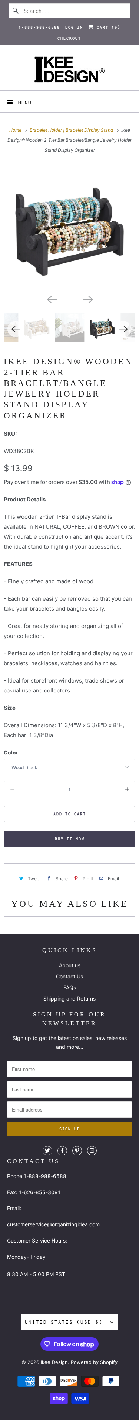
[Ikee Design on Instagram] (92, 1150)
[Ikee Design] (69, 70)
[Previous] (51, 299)
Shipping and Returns (69, 998)
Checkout (69, 38)
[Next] (88, 299)
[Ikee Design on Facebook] (62, 1150)
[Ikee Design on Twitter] (47, 1150)
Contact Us (69, 976)
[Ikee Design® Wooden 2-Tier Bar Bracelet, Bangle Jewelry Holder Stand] (69, 227)
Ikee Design (54, 1362)
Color (11, 752)
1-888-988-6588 (39, 27)
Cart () (107, 27)
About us (69, 965)
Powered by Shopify (94, 1362)
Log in (74, 27)
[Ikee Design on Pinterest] (77, 1150)
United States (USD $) (65, 1322)
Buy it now (70, 839)
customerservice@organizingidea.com (53, 1224)
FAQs (69, 987)
